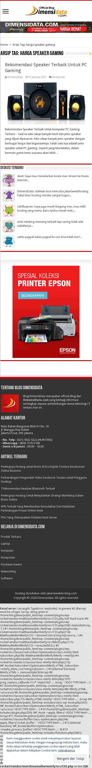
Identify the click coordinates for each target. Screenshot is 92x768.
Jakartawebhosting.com (61, 593)
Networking (8, 571)
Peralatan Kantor (11, 564)
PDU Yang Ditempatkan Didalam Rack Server (29, 517)
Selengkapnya (66, 750)
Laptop (5, 543)
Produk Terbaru (11, 536)
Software (7, 578)
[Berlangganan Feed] (90, 54)
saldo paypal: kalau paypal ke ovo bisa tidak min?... (49, 237)
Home (4, 44)
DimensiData (15, 77)
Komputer (7, 550)
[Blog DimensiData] (46, 10)
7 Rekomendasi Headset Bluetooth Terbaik (28, 488)
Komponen (58, 77)
